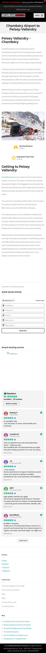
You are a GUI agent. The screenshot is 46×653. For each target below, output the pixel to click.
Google (4, 560)
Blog (3, 594)
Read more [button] (8, 453)
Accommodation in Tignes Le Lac (16, 635)
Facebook (5, 564)
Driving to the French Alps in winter (17, 621)
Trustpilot (5, 567)
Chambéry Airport (8, 177)
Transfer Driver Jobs (9, 602)
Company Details (8, 606)
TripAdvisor (6, 571)
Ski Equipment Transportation (15, 639)
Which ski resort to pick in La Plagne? (17, 625)
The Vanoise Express (11, 632)
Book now (25, 2)
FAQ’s (4, 598)
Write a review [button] (11, 404)
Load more (23, 540)
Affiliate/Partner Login (23, 9)
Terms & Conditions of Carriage (13, 586)
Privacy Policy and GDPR (10, 590)
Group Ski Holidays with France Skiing (17, 628)
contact (10, 79)
